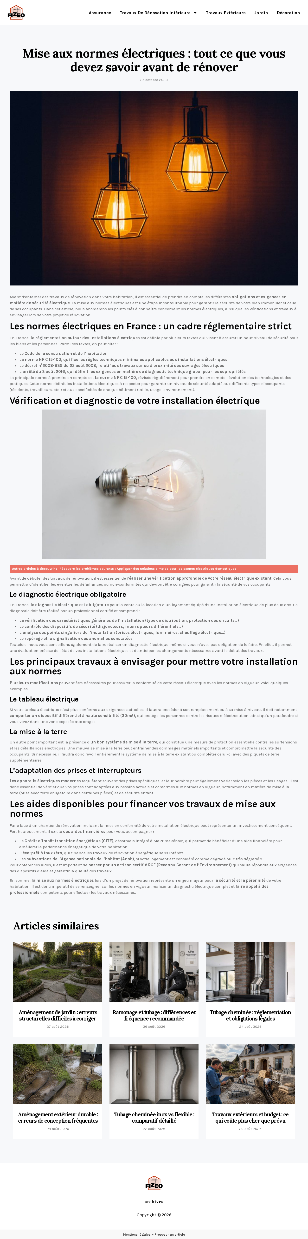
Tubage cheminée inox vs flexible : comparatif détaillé (154, 1117)
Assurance (100, 12)
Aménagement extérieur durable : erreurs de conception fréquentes (58, 1117)
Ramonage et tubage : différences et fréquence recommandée (154, 1015)
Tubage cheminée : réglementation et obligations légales (250, 1015)
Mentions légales (137, 1234)
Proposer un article (169, 1234)
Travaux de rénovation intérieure (155, 12)
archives (154, 1201)
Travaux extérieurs (226, 12)
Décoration (288, 12)
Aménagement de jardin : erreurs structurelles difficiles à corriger (58, 1015)
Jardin (261, 12)
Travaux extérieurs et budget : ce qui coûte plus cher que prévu (250, 1117)
